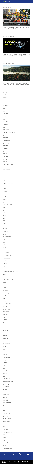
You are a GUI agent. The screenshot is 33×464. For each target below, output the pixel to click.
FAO (4, 209)
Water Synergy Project (6, 442)
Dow (4, 178)
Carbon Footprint (6, 122)
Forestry (4, 215)
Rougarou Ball (5, 367)
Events (4, 207)
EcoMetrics (5, 185)
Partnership (5, 319)
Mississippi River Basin (7, 285)
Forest (4, 212)
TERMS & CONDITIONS (21, 461)
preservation (5, 333)
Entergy (4, 202)
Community (5, 159)
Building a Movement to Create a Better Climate (14, 6)
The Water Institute (6, 421)
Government (5, 228)
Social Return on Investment (7, 378)
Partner (4, 316)
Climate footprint (6, 142)
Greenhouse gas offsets (7, 236)
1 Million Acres (5, 92)
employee (4, 196)
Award (4, 108)
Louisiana (4, 269)
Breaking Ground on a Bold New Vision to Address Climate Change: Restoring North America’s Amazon (15, 34)
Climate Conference (6, 140)
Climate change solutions (7, 138)
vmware (4, 437)
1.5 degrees (5, 94)
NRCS (4, 308)
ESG (4, 205)
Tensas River (5, 410)
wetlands (4, 445)
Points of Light (5, 330)
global (4, 221)
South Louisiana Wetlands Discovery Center (10, 384)
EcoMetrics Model (6, 186)
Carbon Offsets (5, 124)
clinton (4, 150)
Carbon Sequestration (6, 127)
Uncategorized (13, 36)
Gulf (4, 239)
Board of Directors (6, 114)
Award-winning (5, 110)
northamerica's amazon (7, 304)
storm (4, 392)
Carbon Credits (5, 119)
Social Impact (5, 376)
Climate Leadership (6, 143)
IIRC (4, 250)
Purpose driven (5, 344)
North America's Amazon (7, 303)
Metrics (4, 277)
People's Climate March (7, 320)
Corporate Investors (6, 169)
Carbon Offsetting (6, 126)
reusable (4, 360)
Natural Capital (5, 290)
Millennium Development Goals (8, 279)
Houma (4, 245)
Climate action (5, 135)
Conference (5, 161)
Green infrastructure (6, 233)
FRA (4, 218)
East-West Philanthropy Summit (8, 183)
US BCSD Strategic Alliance (7, 432)
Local (4, 268)
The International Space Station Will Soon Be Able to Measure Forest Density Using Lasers (15, 61)
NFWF (4, 300)
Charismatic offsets (6, 129)
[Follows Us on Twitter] (13, 455)
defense (4, 177)
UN (3, 427)
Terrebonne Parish (6, 411)
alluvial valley (5, 105)
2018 (4, 102)
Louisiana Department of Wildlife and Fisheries (10, 271)
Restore (4, 359)
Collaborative (5, 154)
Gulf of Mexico (5, 242)
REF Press (4, 346)
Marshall (4, 276)
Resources (5, 354)
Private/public (5, 338)
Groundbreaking (5, 237)
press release (5, 335)
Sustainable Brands (6, 400)
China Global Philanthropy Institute (9, 132)
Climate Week (5, 148)
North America (5, 301)
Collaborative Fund (6, 156)
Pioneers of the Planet (6, 324)
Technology (5, 407)
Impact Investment (6, 252)
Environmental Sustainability (7, 204)
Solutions (4, 383)
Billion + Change (5, 111)
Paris (4, 312)
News (10, 7)
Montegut (4, 287)
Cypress (4, 175)
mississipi (4, 282)
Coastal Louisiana (6, 153)
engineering (5, 201)
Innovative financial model (7, 255)
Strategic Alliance (6, 394)
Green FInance (5, 231)
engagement (5, 199)
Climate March (5, 145)
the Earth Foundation (6, 413)
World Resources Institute (7, 448)
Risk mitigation (5, 362)
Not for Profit (5, 306)
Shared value (5, 373)
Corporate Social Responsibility (8, 170)
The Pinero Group (6, 419)
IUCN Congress (5, 260)
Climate (4, 134)
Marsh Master (5, 274)
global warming (5, 226)
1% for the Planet (6, 95)
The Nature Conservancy (7, 418)
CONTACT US (19, 462)
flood (4, 210)
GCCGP (4, 220)
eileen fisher (5, 194)
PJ (3, 325)
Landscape (5, 263)
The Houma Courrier (6, 416)
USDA (4, 434)
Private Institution (6, 336)
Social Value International (7, 379)
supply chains (5, 395)
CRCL (4, 172)
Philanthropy (5, 322)
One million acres (6, 311)
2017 (4, 100)
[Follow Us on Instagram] (20, 455)
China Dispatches (6, 130)
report (4, 349)
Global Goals (5, 223)
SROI (4, 387)
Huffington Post (5, 247)
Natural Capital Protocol (7, 293)
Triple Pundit (5, 426)
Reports (4, 351)
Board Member (5, 113)
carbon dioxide (5, 121)
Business (4, 116)
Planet (4, 327)
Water (4, 440)
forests (4, 217)
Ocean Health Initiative (7, 309)
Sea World (5, 370)
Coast (4, 151)
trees (4, 424)
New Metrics (5, 295)
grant (4, 229)
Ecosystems (5, 191)
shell (4, 375)
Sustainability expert (6, 399)
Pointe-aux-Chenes (6, 328)
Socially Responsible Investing (8, 381)
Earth (4, 180)
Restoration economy (6, 357)
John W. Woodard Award (7, 261)
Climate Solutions (6, 146)
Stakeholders (5, 389)
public (4, 341)
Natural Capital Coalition (7, 292)
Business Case (5, 118)
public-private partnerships (7, 343)
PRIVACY (27, 461)
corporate (4, 167)
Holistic (4, 244)
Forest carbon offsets (6, 213)
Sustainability (5, 397)
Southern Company (6, 386)
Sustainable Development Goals (8, 403)
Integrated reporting (6, 258)
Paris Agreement (6, 314)
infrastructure (5, 253)
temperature (5, 408)
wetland (4, 443)
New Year (4, 296)
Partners (4, 317)
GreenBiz (4, 234)
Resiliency (5, 352)
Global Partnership (6, 225)
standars (4, 391)
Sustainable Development (7, 402)
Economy (4, 188)
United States (5, 429)
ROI (4, 365)
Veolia (4, 435)
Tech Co (4, 405)
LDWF (4, 266)
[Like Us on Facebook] (5, 455)
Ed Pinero (4, 193)
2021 (4, 103)
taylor (5, 7)
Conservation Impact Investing (8, 164)
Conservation (5, 162)
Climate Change (5, 137)
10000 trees (5, 97)
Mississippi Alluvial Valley (7, 284)
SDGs (4, 368)
